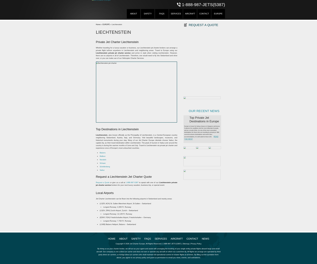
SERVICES (176, 14)
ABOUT (133, 14)
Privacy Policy (196, 244)
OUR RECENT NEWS (204, 111)
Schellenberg (105, 167)
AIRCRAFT (190, 14)
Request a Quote (102, 182)
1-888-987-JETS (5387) (172, 244)
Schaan (103, 163)
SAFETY (148, 14)
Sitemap (186, 244)
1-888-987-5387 (132, 182)
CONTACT (204, 14)
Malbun (103, 156)
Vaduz (102, 170)
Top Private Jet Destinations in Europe (204, 119)
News (205, 238)
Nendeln (103, 160)
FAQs (161, 14)
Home (98, 24)
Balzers (103, 153)
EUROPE (218, 14)
